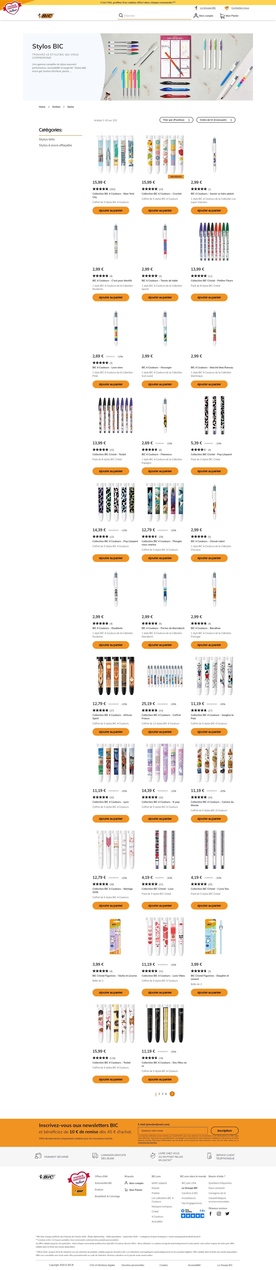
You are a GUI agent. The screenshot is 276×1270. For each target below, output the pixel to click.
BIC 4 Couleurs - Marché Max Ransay (212, 367)
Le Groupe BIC (208, 7)
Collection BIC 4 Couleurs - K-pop (161, 801)
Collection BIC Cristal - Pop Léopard (211, 454)
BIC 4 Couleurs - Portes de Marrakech (163, 628)
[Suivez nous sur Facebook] (211, 1213)
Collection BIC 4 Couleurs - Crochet (162, 193)
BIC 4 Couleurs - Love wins (107, 367)
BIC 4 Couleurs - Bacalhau (206, 628)
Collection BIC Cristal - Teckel (109, 454)
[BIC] (45, 16)
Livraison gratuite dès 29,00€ (113, 1157)
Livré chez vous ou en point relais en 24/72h (171, 1157)
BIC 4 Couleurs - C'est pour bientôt (112, 280)
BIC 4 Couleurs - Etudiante (107, 628)
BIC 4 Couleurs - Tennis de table (160, 280)
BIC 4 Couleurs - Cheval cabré (208, 541)
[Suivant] (172, 1093)
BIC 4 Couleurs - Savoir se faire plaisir (212, 193)
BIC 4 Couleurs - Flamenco (157, 454)
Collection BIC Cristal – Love (157, 888)
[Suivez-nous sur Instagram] (219, 1213)
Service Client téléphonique (225, 1157)
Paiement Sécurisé (56, 1156)
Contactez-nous (240, 7)
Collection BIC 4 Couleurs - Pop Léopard (115, 541)
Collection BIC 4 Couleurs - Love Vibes (163, 975)
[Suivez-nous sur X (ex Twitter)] (227, 1213)
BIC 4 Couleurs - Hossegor (157, 367)
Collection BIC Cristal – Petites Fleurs (212, 280)
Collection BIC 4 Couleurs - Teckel (111, 1062)
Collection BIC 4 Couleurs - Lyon (110, 801)
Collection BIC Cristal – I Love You (210, 888)
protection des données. (147, 1142)
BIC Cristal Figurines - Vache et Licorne (114, 975)
